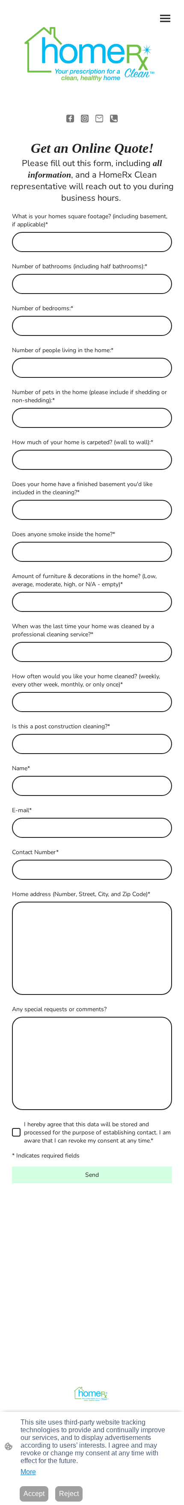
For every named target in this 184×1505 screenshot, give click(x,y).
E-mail (22, 810)
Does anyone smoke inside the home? (63, 534)
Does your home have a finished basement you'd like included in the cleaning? (82, 488)
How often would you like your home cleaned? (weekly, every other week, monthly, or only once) (86, 680)
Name (21, 768)
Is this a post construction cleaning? (61, 726)
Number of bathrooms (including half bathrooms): (79, 266)
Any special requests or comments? (59, 1009)
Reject (69, 1493)
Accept (34, 1493)
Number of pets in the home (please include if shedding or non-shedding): (89, 396)
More (28, 1471)
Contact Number (35, 852)
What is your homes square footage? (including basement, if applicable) (89, 220)
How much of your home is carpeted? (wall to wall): (82, 442)
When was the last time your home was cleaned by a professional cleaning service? (83, 630)
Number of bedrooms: (42, 308)
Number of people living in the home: (62, 350)
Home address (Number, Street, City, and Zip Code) (81, 894)
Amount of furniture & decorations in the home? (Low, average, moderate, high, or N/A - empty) (84, 580)
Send (92, 1175)
